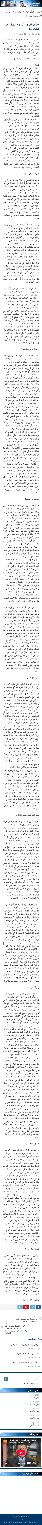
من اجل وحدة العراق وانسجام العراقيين (25, 1345)
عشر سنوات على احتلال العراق (28, 1353)
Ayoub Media (25, 1517)
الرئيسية (39, 12)
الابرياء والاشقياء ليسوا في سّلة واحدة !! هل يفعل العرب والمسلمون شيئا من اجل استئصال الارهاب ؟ (16, 1328)
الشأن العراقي (29, 12)
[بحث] (6, 1379)
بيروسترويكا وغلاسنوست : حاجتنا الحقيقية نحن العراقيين (26, 1319)
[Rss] (23, 1519)
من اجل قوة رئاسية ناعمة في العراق (26, 1362)
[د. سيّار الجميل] (21, 3)
